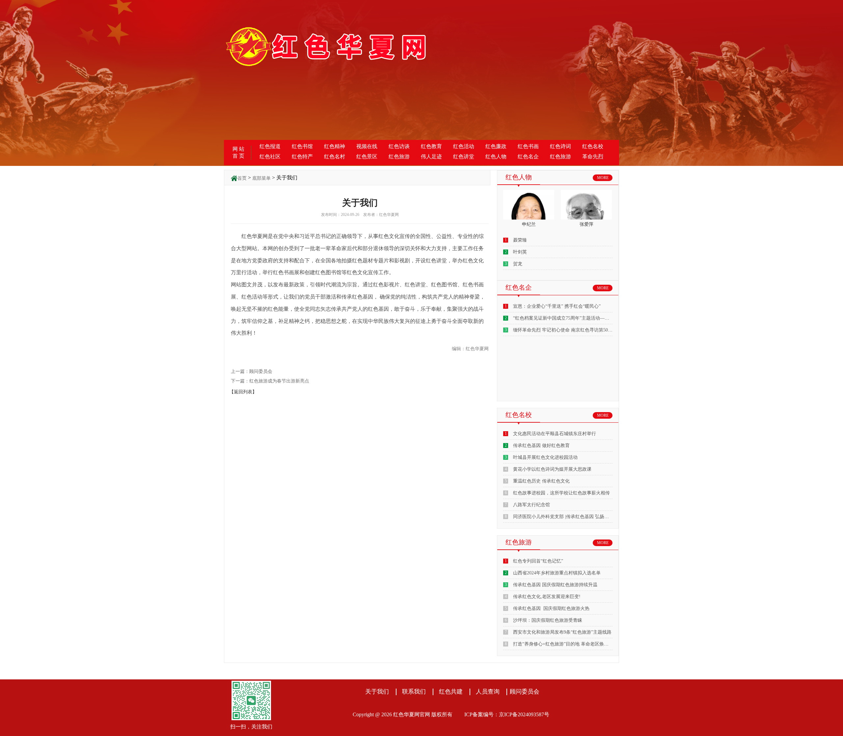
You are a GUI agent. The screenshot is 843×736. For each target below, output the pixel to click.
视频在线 (366, 146)
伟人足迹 (431, 156)
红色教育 (431, 146)
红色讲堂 (463, 156)
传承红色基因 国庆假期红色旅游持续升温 (555, 584)
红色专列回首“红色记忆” (538, 561)
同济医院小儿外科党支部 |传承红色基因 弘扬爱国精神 (568, 516)
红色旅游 (399, 156)
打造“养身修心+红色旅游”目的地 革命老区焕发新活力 (567, 644)
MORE (603, 177)
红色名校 (592, 146)
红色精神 (334, 146)
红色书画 (528, 146)
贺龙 (517, 263)
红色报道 (270, 146)
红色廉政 (495, 146)
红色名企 (528, 156)
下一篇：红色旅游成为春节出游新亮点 (270, 381)
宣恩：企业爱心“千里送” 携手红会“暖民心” (557, 306)
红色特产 (302, 156)
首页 (242, 178)
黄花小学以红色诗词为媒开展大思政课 (552, 469)
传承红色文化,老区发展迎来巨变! (547, 596)
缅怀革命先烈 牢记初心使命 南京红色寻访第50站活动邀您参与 (576, 330)
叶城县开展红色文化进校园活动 (545, 457)
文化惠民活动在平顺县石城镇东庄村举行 (554, 433)
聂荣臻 (520, 240)
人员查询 (488, 691)
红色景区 (366, 156)
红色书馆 (302, 146)
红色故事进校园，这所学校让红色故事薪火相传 (561, 492)
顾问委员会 (524, 691)
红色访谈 (399, 146)
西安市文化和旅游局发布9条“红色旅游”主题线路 (562, 632)
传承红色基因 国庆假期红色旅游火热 (551, 608)
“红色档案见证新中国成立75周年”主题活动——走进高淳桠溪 (575, 318)
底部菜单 (261, 178)
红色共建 (451, 691)
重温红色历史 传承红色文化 (541, 481)
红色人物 (495, 156)
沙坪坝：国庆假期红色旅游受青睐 (547, 620)
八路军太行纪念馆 (531, 504)
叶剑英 (520, 252)
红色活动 (463, 146)
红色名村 (334, 156)
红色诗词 (560, 146)
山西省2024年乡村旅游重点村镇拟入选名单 (557, 572)
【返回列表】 (243, 391)
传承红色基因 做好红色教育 (541, 445)
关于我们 (377, 691)
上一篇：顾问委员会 (251, 371)
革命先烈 (592, 156)
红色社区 (270, 156)
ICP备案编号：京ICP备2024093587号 (506, 714)
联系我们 (414, 691)
